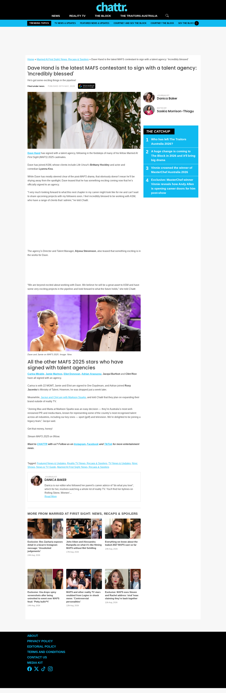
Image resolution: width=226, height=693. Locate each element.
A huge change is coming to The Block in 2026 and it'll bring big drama (173, 156)
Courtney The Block (162, 23)
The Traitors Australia (138, 15)
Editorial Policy (42, 646)
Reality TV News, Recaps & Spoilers (87, 463)
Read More (51, 496)
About (32, 635)
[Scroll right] (196, 23)
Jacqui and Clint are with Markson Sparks (63, 397)
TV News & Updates (65, 23)
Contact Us (37, 657)
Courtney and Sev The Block (130, 23)
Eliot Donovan (72, 374)
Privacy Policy (40, 641)
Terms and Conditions (46, 652)
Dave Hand (34, 153)
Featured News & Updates (94, 23)
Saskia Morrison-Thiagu (175, 111)
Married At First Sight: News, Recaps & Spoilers (63, 59)
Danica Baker (167, 98)
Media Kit (35, 662)
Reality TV (77, 15)
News (56, 15)
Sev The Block (186, 23)
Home (31, 59)
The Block (103, 15)
